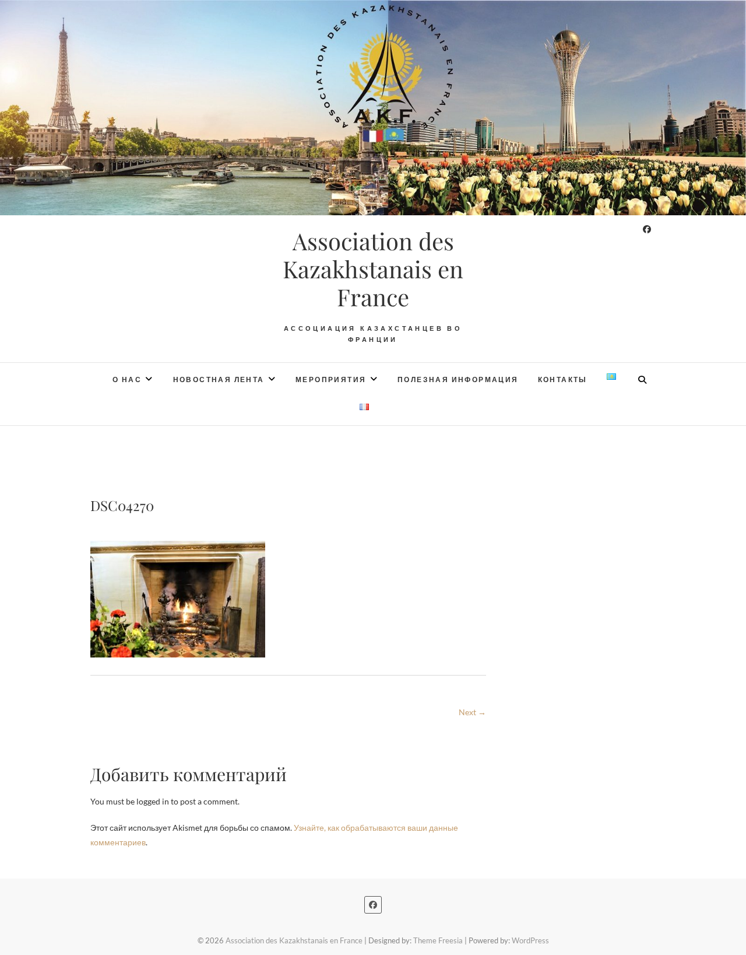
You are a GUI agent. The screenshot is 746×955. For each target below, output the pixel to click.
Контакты (562, 379)
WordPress (530, 940)
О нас (127, 379)
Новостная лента (219, 379)
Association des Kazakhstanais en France (373, 269)
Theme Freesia (438, 940)
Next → (472, 712)
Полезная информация (458, 379)
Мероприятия (330, 379)
